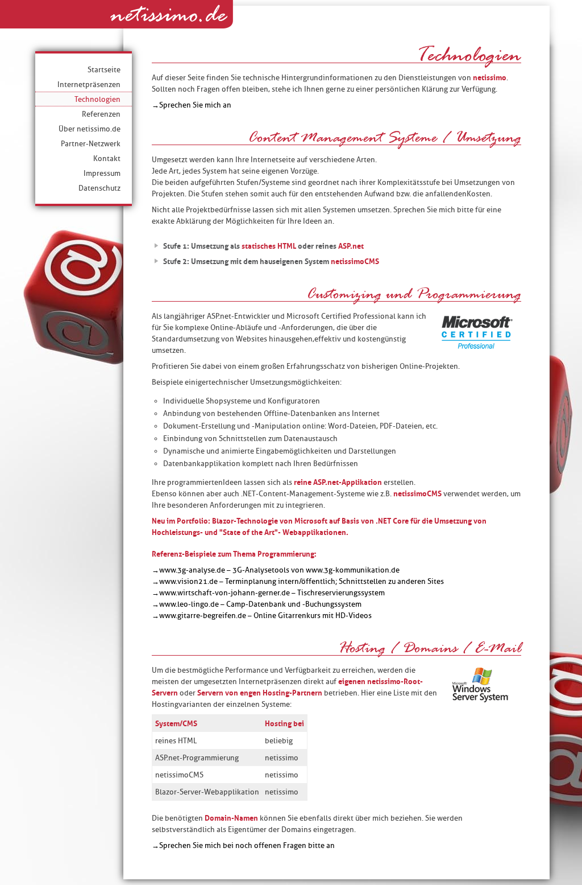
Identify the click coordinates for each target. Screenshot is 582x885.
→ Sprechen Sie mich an (191, 104)
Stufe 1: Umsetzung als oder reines (263, 245)
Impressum (102, 173)
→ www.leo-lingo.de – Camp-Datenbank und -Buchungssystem (256, 603)
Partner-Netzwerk (90, 143)
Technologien (97, 99)
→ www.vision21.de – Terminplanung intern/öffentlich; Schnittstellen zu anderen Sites (298, 581)
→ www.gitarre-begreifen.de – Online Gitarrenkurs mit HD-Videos (262, 615)
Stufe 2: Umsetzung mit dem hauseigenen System (271, 261)
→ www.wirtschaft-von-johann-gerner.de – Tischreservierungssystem (268, 592)
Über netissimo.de (89, 128)
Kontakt (106, 158)
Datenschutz (99, 187)
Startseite (104, 69)
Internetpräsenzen (88, 84)
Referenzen (101, 113)
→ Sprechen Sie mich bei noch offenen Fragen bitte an (243, 845)
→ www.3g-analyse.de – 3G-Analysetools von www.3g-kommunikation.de (276, 569)
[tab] (336, 244)
